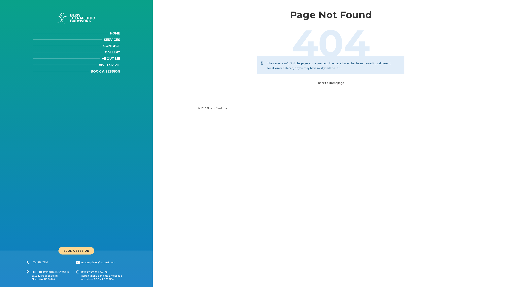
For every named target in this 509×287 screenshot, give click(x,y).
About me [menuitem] (111, 59)
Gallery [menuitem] (112, 52)
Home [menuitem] (115, 33)
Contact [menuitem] (111, 46)
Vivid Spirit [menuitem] (109, 65)
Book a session (76, 251)
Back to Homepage (331, 83)
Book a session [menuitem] (105, 71)
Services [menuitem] (112, 40)
